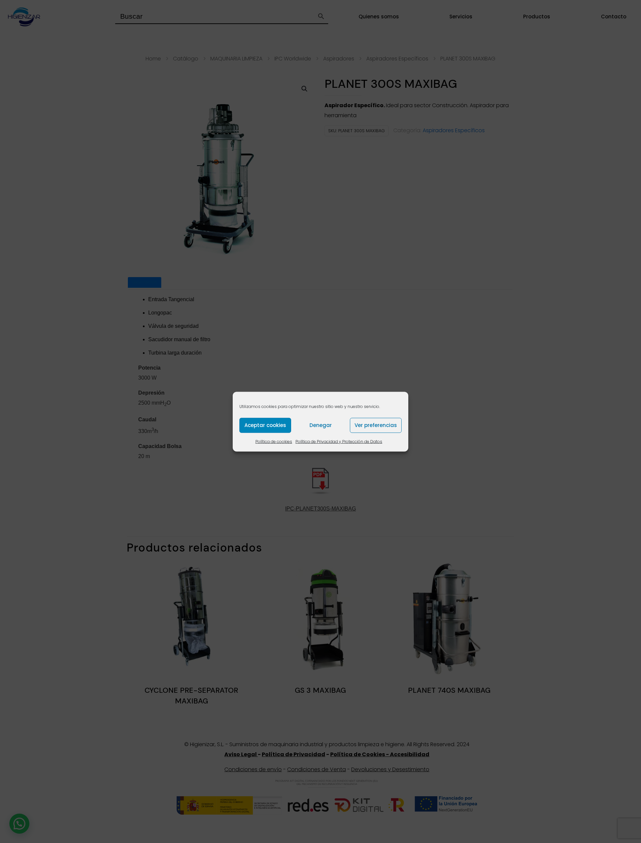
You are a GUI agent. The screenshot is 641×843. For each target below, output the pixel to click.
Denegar (320, 425)
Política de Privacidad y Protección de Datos (338, 441)
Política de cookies (273, 441)
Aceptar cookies (265, 425)
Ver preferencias (376, 425)
